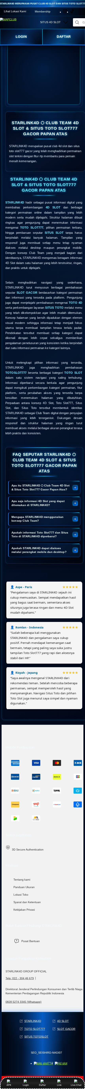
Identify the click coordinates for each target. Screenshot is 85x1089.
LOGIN (21, 37)
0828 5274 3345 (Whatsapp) (24, 1001)
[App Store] (43, 1063)
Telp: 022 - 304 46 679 (20, 978)
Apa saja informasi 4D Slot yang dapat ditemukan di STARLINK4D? (38, 503)
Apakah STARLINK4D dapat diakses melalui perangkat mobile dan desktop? (39, 550)
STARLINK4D (32, 1021)
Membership (42, 11)
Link (59, 1084)
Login (26, 1084)
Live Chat (76, 1084)
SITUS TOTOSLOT (36, 1036)
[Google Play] (61, 1063)
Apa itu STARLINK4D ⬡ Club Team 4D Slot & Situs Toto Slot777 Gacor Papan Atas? (40, 487)
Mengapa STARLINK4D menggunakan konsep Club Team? (37, 518)
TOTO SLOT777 (34, 1028)
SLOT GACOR (66, 1028)
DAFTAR (64, 37)
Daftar (42, 1084)
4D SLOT (63, 1021)
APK (9, 1084)
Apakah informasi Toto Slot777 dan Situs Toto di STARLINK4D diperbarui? (39, 534)
